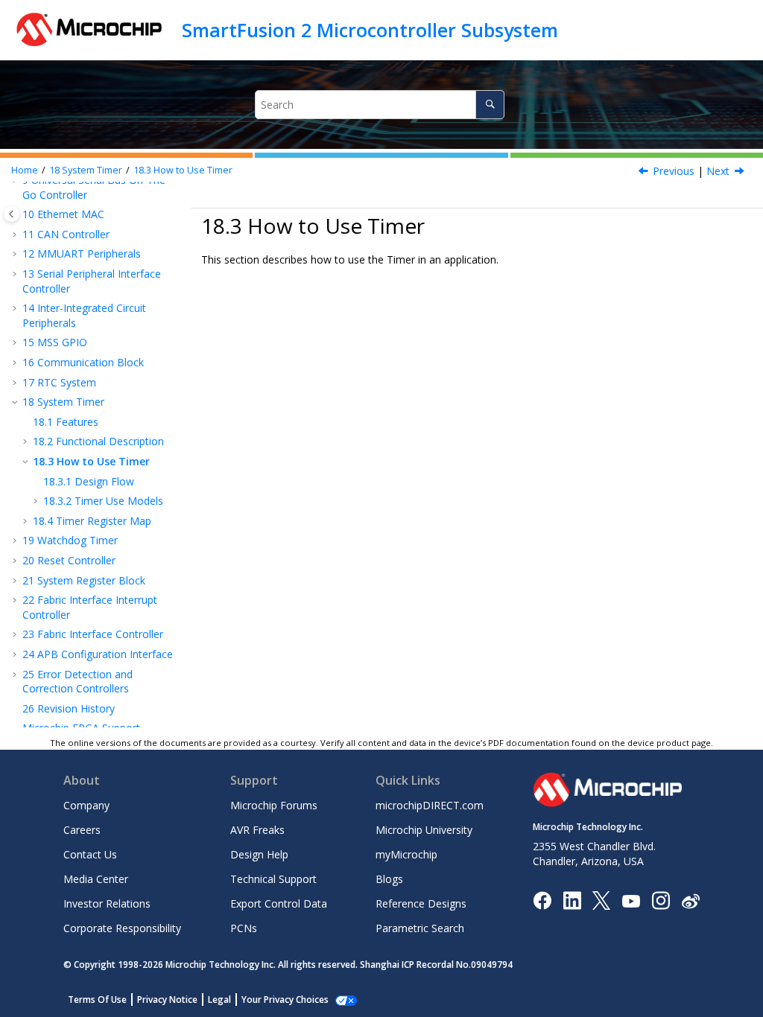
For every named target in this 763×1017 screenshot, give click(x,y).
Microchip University (424, 830)
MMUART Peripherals (81, 253)
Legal (219, 999)
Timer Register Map (92, 521)
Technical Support (273, 879)
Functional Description (98, 441)
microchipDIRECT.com (430, 805)
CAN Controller (66, 234)
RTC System (59, 382)
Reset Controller (68, 560)
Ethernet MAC (63, 214)
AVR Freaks (257, 830)
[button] (16, 234)
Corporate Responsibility (122, 928)
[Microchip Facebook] (542, 899)
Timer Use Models (103, 501)
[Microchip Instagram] (660, 899)
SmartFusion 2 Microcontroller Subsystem (370, 30)
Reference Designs (421, 903)
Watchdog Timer (70, 540)
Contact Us (90, 854)
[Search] (489, 104)
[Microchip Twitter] (601, 899)
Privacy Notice (167, 999)
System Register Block (83, 580)
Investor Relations (107, 903)
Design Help (259, 854)
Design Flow (88, 481)
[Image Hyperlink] (630, 900)
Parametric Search (420, 928)
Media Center (95, 879)
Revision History (68, 708)
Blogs (389, 879)
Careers (82, 830)
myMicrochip (406, 854)
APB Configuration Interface (97, 654)
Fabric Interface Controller (92, 634)
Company (86, 805)
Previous (673, 171)
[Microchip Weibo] (690, 900)
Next (717, 171)
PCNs (243, 928)
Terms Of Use (97, 999)
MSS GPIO (54, 342)
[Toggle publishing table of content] (11, 214)
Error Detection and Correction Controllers (77, 681)
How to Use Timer (182, 170)
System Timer (85, 170)
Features (65, 422)
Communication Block (83, 362)
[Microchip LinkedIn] (572, 899)
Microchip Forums (273, 805)
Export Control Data (278, 903)
